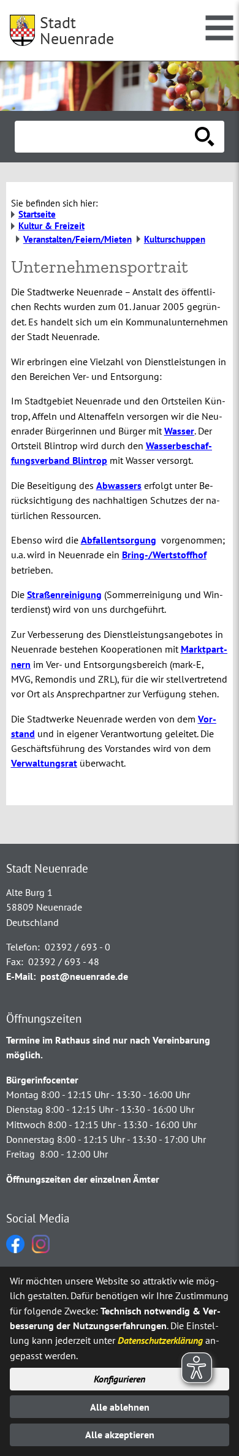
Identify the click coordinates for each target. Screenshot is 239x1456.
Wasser (179, 431)
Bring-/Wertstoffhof (164, 554)
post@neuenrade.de (84, 976)
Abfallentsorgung (118, 540)
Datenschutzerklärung (160, 1340)
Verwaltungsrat (44, 763)
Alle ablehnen (120, 1407)
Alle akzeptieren (119, 1434)
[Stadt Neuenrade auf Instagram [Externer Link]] (41, 1249)
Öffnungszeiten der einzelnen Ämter (82, 1179)
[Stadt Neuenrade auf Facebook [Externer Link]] (15, 1249)
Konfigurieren (119, 1379)
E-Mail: (21, 976)
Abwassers (119, 485)
